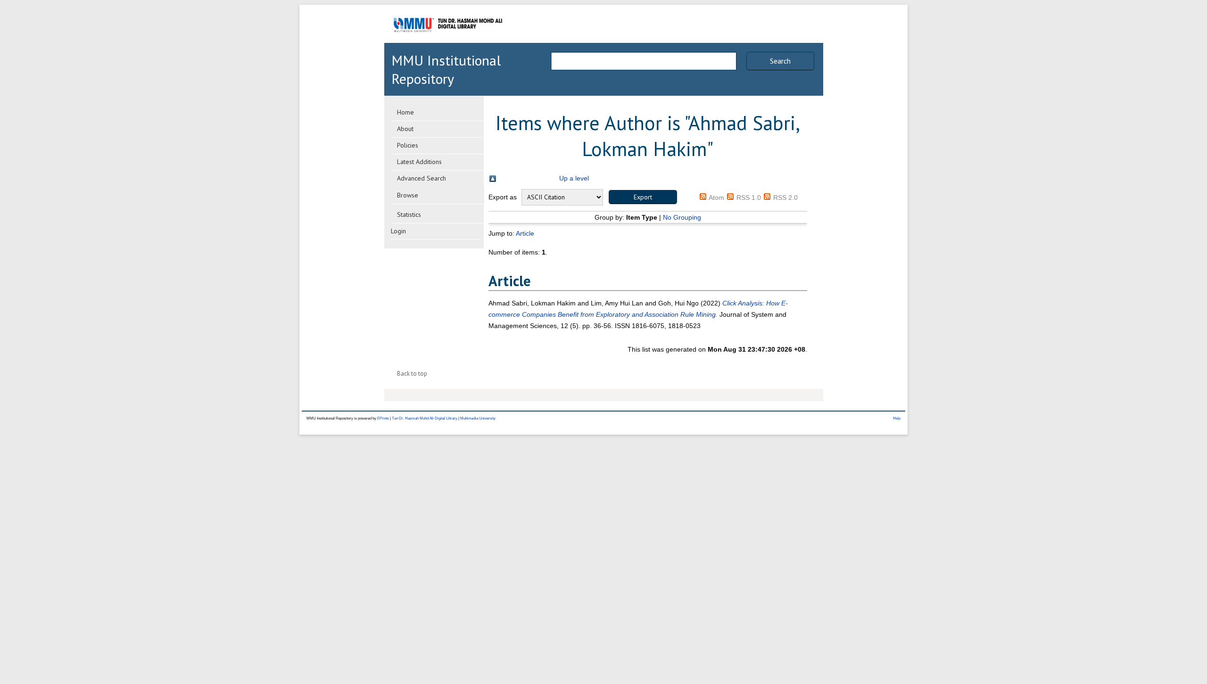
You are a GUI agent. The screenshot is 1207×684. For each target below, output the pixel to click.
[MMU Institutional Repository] (448, 41)
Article (525, 233)
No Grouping (682, 217)
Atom (716, 197)
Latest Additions (419, 161)
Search (780, 61)
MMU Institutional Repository (446, 69)
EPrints (383, 418)
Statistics (409, 214)
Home (405, 112)
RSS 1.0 (748, 197)
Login (398, 231)
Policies (407, 145)
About (405, 128)
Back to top (412, 374)
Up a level (574, 178)
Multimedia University (478, 418)
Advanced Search (421, 178)
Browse (407, 195)
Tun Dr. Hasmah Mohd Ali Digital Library (424, 418)
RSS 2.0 (785, 197)
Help (897, 418)
